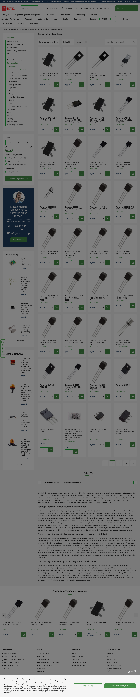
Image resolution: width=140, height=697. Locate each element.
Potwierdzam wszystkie (120, 686)
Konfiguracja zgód (87, 686)
